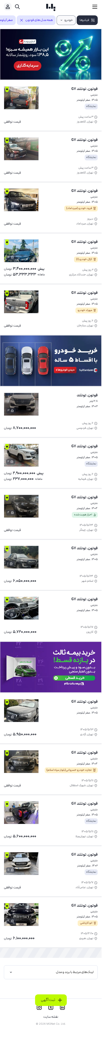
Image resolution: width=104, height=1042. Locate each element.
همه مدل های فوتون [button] (39, 20)
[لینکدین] (62, 1007)
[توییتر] (51, 1007)
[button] (87, 20)
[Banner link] (51, 54)
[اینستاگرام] (39, 1007)
